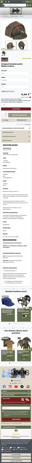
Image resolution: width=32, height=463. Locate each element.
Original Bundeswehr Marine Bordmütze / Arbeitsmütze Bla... (7, 311)
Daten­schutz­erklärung (16, 443)
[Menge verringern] (6, 116)
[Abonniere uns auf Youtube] (16, 386)
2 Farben (8, 359)
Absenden (16, 109)
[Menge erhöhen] (6, 114)
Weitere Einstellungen (6, 451)
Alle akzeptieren (16, 454)
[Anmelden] (6, 1)
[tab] (16, 128)
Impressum (3, 444)
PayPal (16, 449)
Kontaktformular (17, 380)
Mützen (21, 16)
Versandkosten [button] (28, 124)
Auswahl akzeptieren (16, 461)
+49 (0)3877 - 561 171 (17, 383)
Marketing (22, 447)
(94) (30, 58)
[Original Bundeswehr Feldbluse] (24, 343)
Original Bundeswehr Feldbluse (23, 352)
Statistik (14, 447)
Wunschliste (22, 120)
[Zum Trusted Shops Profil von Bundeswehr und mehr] (27, 386)
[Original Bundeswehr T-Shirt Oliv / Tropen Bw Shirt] (8, 343)
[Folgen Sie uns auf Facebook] (4, 386)
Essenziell (6, 447)
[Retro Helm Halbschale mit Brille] (24, 302)
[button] (28, 1)
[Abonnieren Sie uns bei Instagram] (10, 386)
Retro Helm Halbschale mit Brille (23, 310)
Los (30, 5)
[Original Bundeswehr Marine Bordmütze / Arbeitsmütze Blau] (8, 302)
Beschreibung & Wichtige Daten (13, 128)
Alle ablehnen (16, 457)
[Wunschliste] (23, 1)
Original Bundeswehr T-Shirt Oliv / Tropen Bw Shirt (7, 353)
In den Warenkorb (20, 115)
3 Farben (24, 317)
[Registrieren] (9, 1)
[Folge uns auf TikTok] (22, 386)
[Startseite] (16, 11)
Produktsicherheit (9, 136)
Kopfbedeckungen (14, 16)
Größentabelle (8, 132)
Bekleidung (6, 16)
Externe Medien (7, 449)
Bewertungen (7, 140)
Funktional (24, 449)
